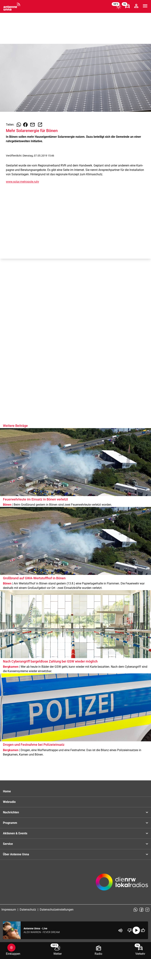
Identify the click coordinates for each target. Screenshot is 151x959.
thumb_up (143, 930)
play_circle (136, 930)
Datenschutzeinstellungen (56, 909)
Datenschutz (28, 909)
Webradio (9, 802)
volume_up (120, 930)
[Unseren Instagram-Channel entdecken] (147, 909)
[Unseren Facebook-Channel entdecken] (141, 909)
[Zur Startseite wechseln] (12, 6)
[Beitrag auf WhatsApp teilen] (19, 124)
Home (7, 791)
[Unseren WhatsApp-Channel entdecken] (135, 909)
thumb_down (129, 930)
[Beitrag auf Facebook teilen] (25, 124)
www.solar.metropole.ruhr (22, 181)
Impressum (8, 909)
